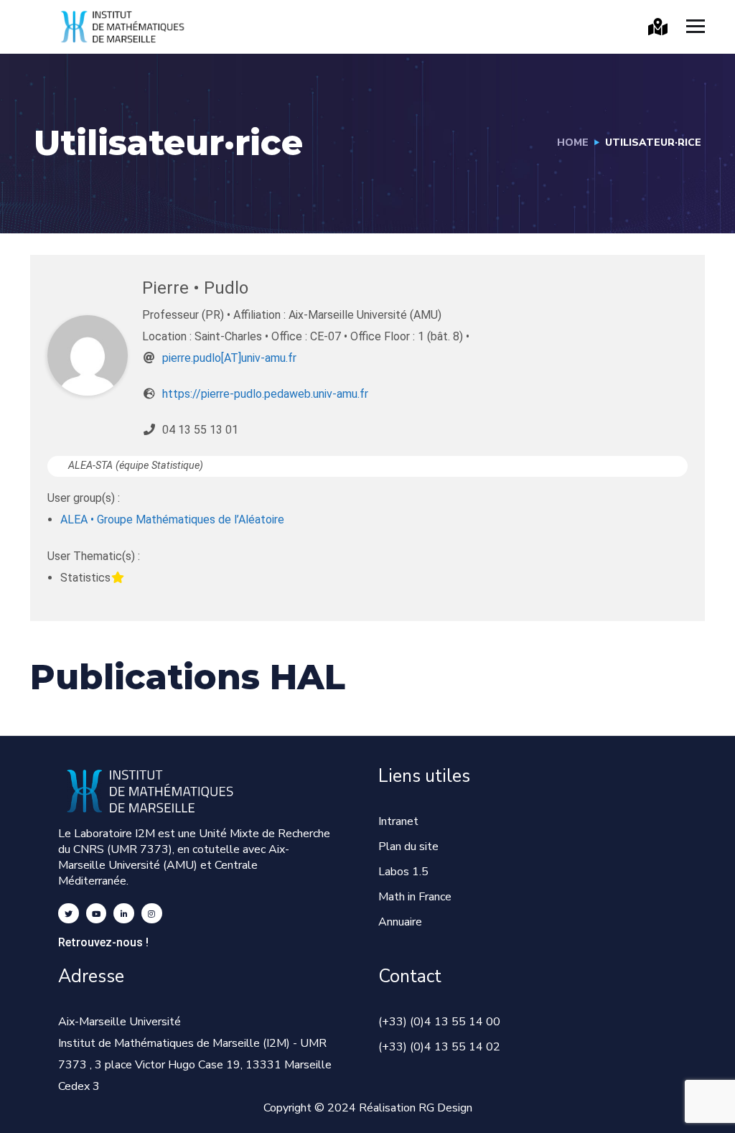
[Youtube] (96, 913)
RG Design (445, 1108)
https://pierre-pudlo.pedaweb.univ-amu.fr (265, 394)
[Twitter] (68, 913)
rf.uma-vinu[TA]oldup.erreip (229, 358)
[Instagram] (151, 913)
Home (573, 142)
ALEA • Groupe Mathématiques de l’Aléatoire (172, 519)
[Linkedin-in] (123, 913)
